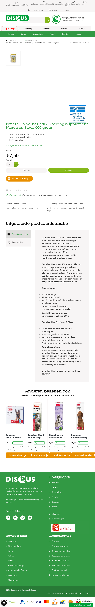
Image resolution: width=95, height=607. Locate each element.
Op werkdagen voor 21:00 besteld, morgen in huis (47, 4)
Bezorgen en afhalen (61, 555)
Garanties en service (61, 565)
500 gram (68, 170)
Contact (55, 541)
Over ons (12, 541)
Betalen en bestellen (61, 551)
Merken (64, 28)
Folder (11, 551)
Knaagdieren (57, 492)
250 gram (26, 170)
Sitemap (86, 593)
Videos (11, 560)
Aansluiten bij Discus (17, 570)
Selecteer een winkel (72, 20)
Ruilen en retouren (60, 560)
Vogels (55, 497)
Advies (82, 28)
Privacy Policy (74, 593)
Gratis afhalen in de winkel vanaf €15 (76, 4)
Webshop (29, 28)
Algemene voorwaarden (56, 593)
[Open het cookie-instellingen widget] (4, 603)
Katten (55, 487)
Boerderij (56, 502)
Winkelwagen (58, 518)
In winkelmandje (20, 178)
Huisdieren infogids (17, 565)
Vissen (54, 506)
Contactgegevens (60, 546)
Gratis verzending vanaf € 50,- (17, 5)
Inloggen (56, 513)
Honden (55, 482)
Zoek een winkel (59, 570)
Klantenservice (38, 10)
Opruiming (10, 28)
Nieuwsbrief (13, 580)
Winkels (46, 28)
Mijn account (53, 10)
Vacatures (12, 575)
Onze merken (14, 546)
